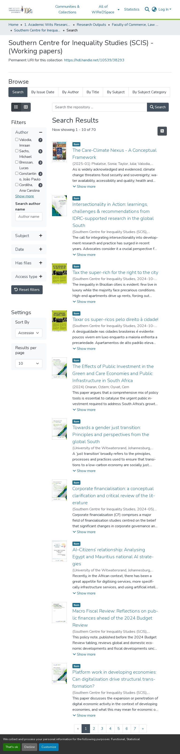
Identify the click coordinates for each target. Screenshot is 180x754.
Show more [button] (24, 196)
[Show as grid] (26, 107)
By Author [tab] (70, 92)
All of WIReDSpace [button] (103, 9)
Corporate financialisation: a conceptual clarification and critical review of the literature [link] (113, 495)
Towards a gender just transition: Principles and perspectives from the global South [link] (110, 434)
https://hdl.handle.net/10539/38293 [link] (94, 60)
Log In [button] (163, 9)
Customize (48, 747)
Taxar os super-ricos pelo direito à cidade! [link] (115, 319)
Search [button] (160, 107)
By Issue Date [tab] (42, 92)
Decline (29, 747)
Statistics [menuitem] (131, 9)
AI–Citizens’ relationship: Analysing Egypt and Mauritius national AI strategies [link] (113, 557)
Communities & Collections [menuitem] (67, 9)
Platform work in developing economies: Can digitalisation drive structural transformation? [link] (114, 679)
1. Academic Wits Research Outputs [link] (47, 24)
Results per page (26, 350)
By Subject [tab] (116, 92)
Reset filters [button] (29, 289)
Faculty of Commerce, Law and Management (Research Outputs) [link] (135, 24)
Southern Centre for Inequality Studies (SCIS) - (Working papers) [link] (37, 30)
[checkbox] (16, 139)
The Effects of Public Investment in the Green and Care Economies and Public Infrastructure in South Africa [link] (113, 373)
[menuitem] (105, 9)
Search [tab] (17, 92)
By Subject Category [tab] (149, 92)
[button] (27, 9)
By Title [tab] (92, 92)
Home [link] (13, 24)
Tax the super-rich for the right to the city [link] (115, 272)
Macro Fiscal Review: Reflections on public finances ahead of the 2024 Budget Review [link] (115, 618)
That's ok (12, 747)
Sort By (22, 322)
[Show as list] (16, 107)
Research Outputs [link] (91, 24)
